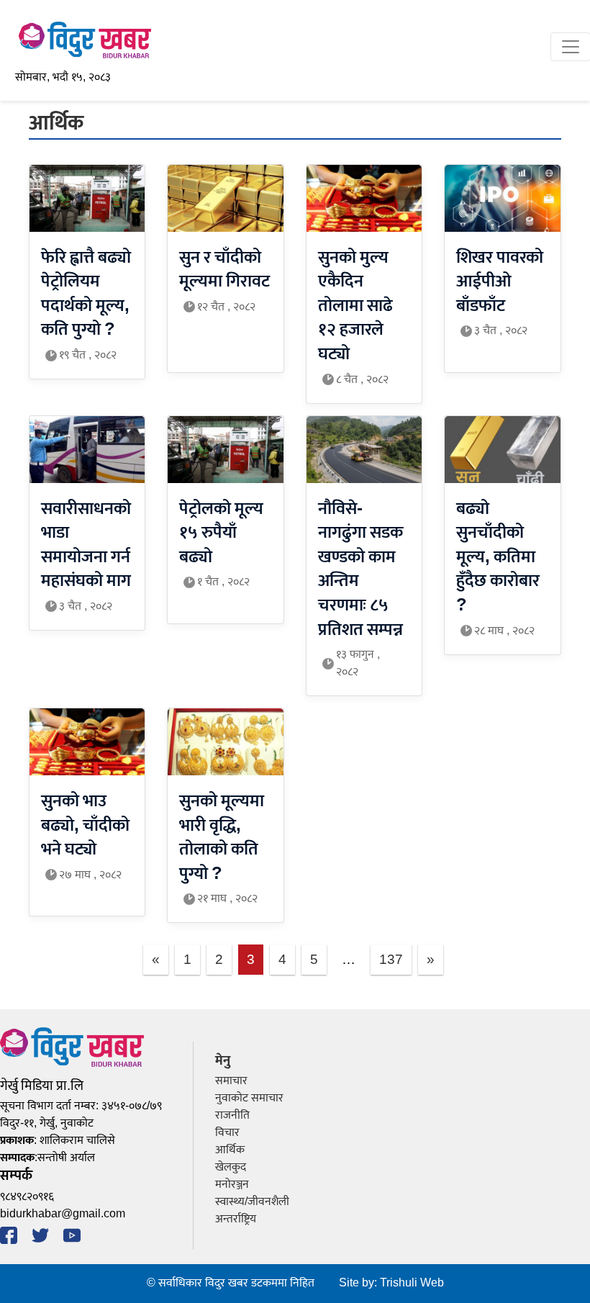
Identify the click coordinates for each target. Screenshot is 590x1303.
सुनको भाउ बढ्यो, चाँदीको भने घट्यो (85, 825)
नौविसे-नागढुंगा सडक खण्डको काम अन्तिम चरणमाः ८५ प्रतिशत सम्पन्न (360, 569)
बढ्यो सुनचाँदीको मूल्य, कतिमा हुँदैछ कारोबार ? (498, 557)
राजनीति (232, 1115)
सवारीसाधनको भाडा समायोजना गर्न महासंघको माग (86, 545)
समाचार (231, 1081)
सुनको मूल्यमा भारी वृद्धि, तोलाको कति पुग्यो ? (221, 837)
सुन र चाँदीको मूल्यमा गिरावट (224, 270)
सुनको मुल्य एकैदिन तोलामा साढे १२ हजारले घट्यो (355, 306)
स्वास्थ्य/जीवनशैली (252, 1202)
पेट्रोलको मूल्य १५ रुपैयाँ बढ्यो (221, 533)
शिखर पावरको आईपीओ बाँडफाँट (499, 281)
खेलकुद (230, 1167)
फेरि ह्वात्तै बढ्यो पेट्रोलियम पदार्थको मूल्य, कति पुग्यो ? (86, 294)
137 (391, 959)
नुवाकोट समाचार (249, 1098)
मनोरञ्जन (232, 1184)
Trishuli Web (412, 1283)
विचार (227, 1132)
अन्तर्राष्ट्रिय (235, 1219)
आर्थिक (230, 1150)
